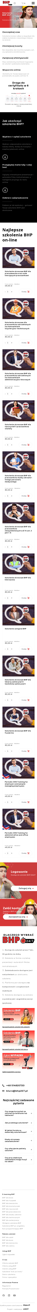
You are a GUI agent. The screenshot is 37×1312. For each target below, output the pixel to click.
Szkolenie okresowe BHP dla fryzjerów (18, 732)
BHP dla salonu (8, 1246)
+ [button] (11, 292)
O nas (4, 1260)
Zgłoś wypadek (8, 1254)
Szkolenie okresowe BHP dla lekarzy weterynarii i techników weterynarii (18, 682)
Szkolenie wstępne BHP (15, 629)
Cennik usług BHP (9, 1269)
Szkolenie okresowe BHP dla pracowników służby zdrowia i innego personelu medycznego (18, 479)
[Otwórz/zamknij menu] (32, 3)
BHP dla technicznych (11, 1217)
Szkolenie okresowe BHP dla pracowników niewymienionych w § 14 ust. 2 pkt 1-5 (18, 530)
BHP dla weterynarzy (10, 1220)
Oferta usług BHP (9, 1266)
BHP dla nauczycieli (10, 1209)
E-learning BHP (8, 1194)
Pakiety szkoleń (8, 1234)
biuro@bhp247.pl (17, 1091)
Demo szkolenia (8, 1274)
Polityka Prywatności (10, 1289)
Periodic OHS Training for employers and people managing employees (16, 784)
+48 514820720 (15, 1085)
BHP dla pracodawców (11, 1212)
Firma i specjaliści (9, 1277)
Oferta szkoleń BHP (10, 1263)
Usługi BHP (6, 1251)
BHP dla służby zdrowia (11, 1214)
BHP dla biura (7, 1198)
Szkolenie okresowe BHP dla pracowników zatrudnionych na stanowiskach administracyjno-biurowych (18, 377)
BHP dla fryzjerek (9, 1200)
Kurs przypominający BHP (12, 1229)
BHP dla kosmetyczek (11, 1206)
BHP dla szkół (7, 1237)
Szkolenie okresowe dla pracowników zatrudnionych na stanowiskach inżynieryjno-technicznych (18, 325)
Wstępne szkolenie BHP (11, 1223)
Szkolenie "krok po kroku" (12, 1271)
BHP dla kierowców (10, 1203)
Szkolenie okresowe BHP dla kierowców (18, 579)
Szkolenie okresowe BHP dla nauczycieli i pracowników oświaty (18, 427)
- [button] (5, 292)
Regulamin (6, 1286)
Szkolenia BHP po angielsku (13, 1226)
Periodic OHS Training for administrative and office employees (16, 835)
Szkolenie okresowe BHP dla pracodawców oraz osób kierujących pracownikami (18, 273)
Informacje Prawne (10, 1282)
